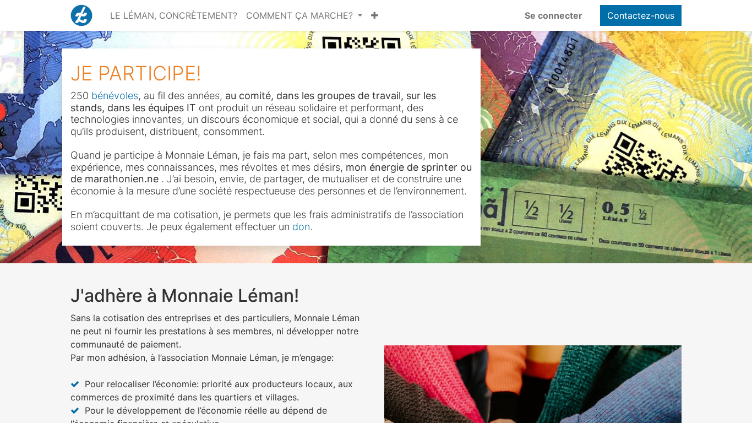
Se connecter (553, 15)
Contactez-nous (640, 15)
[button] (375, 15)
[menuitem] (174, 15)
